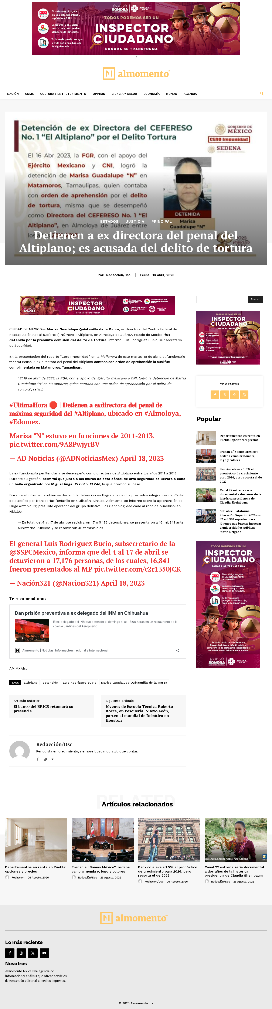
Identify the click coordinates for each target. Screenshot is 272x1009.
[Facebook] (37, 758)
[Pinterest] (234, 394)
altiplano (31, 682)
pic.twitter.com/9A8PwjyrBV (54, 444)
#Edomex (24, 421)
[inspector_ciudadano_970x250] (136, 28)
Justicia (135, 221)
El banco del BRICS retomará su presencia (43, 708)
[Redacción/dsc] (19, 751)
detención (50, 682)
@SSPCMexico (32, 552)
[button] (238, 94)
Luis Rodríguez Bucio (79, 682)
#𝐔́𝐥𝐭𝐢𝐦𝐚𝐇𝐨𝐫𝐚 (28, 404)
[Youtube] (44, 953)
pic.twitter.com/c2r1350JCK (137, 569)
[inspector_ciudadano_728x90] (97, 314)
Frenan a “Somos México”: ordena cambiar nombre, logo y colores (239, 456)
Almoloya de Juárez (115, 335)
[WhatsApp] (244, 394)
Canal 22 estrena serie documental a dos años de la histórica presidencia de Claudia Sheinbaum (240, 496)
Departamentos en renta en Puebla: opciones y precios (240, 438)
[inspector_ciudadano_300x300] (228, 363)
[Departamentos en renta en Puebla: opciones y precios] (206, 437)
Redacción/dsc (118, 275)
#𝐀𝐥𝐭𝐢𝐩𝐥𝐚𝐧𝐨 (89, 413)
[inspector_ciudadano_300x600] (228, 667)
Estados (109, 221)
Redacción (17, 877)
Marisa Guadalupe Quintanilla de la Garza (134, 682)
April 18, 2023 (142, 458)
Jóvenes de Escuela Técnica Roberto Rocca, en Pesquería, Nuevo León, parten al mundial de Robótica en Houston (139, 713)
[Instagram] (45, 758)
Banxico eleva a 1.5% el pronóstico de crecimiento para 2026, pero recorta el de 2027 (241, 475)
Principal (162, 221)
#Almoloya (161, 413)
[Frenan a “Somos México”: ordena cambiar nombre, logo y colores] (206, 456)
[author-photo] (8, 877)
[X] (52, 758)
